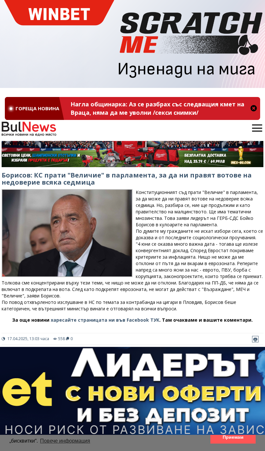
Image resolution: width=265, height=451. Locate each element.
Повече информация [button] (65, 441)
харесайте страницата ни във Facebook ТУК (105, 320)
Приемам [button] (233, 437)
